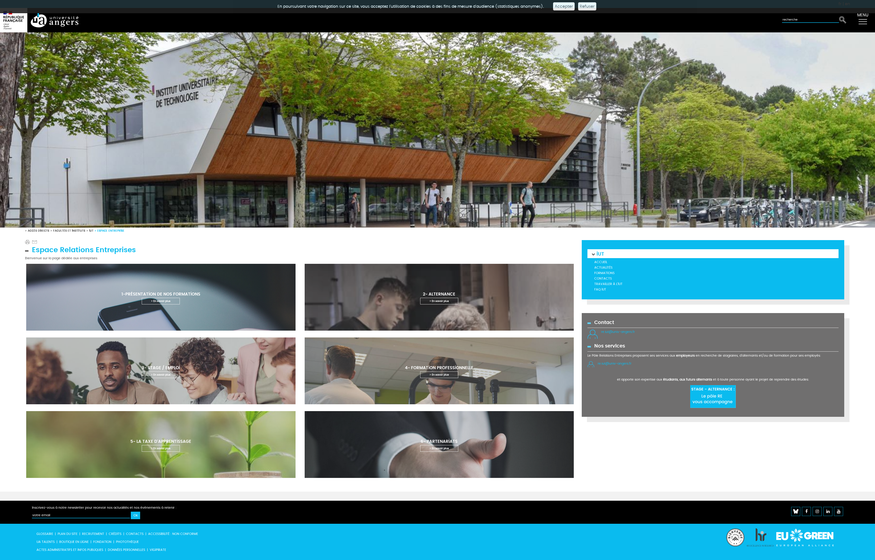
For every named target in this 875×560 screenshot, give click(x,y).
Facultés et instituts (69, 231)
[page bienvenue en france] (735, 541)
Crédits (115, 533)
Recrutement (93, 533)
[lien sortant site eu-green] (809, 537)
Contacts (603, 278)
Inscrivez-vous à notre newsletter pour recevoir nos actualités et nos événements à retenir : (104, 507)
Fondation (102, 541)
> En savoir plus (160, 301)
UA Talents (45, 541)
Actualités (603, 267)
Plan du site (67, 533)
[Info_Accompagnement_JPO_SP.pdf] (713, 396)
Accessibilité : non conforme (173, 533)
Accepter (564, 6)
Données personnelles (126, 549)
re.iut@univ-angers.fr (618, 331)
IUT (91, 231)
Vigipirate (158, 549)
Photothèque (127, 541)
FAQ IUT (600, 289)
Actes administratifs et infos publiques (69, 549)
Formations (604, 273)
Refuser (587, 6)
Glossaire (44, 533)
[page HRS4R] (760, 541)
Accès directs (38, 231)
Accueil (600, 262)
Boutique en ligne (74, 541)
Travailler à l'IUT (608, 284)
